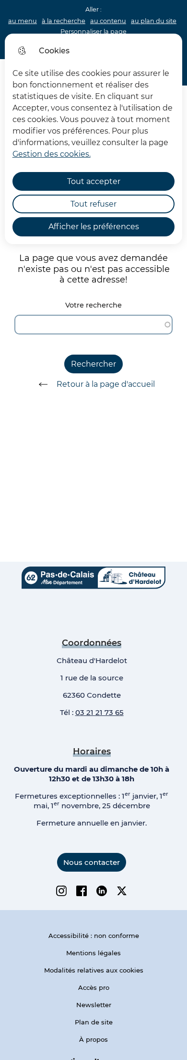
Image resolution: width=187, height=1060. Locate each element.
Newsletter (93, 1005)
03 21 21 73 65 (99, 712)
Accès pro (93, 987)
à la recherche (63, 21)
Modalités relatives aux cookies (93, 970)
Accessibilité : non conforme (93, 935)
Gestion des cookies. (51, 154)
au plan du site (153, 21)
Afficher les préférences (93, 226)
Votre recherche (93, 305)
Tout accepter (93, 181)
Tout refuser (93, 204)
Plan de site (94, 1022)
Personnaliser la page (93, 31)
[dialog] (94, 139)
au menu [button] (22, 21)
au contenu (108, 21)
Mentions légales (93, 953)
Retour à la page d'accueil (106, 384)
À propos (93, 1039)
